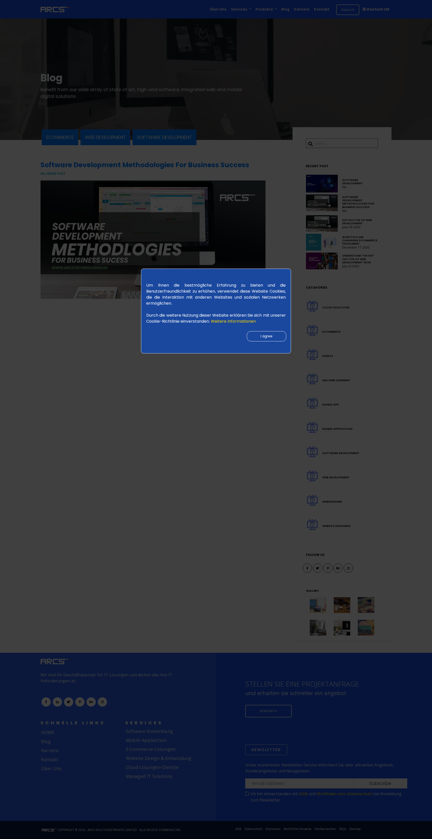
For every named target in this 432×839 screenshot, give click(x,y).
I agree (266, 336)
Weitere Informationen (233, 321)
